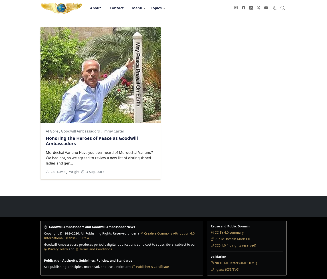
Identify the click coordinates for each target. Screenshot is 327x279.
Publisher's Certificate (152, 267)
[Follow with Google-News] (236, 8)
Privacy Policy (58, 249)
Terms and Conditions (96, 249)
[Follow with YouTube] (266, 8)
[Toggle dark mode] (275, 8)
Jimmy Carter (113, 131)
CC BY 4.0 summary (229, 232)
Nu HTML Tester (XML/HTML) (236, 263)
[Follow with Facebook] (243, 8)
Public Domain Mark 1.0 (232, 239)
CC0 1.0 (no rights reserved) (235, 245)
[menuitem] (95, 8)
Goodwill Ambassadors (81, 131)
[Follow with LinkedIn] (251, 8)
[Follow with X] (258, 8)
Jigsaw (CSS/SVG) (227, 269)
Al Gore (52, 131)
